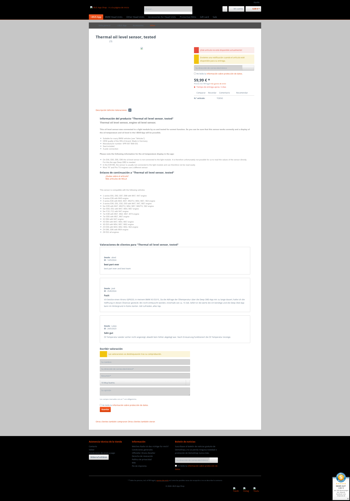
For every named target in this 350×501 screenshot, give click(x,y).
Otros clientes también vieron (141, 421)
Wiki (134, 462)
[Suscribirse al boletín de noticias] (213, 460)
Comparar (201, 92)
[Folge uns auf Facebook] (236, 490)
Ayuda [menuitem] (256, 2)
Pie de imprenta (139, 466)
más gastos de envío (218, 83)
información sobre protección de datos (224, 73)
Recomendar (242, 92)
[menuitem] (168, 10)
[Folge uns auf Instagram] (246, 490)
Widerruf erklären (98, 457)
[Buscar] (189, 9)
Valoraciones (122, 110)
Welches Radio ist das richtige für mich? (150, 446)
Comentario (224, 92)
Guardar (105, 409)
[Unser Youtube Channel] (256, 490)
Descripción (101, 110)
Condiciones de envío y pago (102, 453)
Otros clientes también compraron (111, 421)
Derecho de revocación (142, 456)
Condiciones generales (142, 449)
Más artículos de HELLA (116, 178)
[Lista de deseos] (224, 9)
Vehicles (111, 110)
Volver (91, 449)
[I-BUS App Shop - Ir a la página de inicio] (109, 9)
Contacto (93, 446)
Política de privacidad (142, 459)
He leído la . (219, 73)
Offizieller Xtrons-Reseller (143, 453)
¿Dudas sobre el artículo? (117, 176)
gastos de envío (163, 480)
